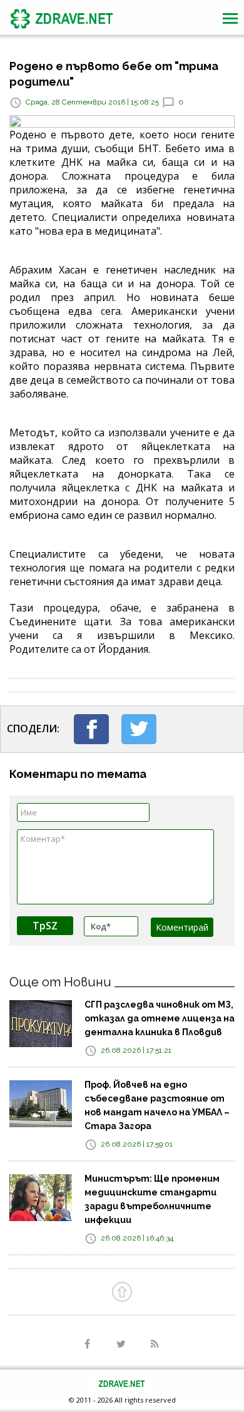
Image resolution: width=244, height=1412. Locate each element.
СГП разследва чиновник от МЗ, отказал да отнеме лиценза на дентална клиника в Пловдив (159, 1018)
